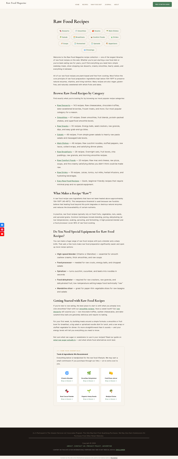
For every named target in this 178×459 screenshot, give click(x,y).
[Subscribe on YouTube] (2, 234)
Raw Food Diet (96, 4)
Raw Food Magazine (23, 4)
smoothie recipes (86, 309)
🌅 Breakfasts (79, 37)
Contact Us (79, 446)
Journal (108, 4)
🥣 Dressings (89, 50)
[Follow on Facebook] (2, 225)
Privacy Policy (94, 446)
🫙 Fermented (79, 44)
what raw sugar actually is (64, 340)
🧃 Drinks (114, 37)
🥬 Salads (63, 37)
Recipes (85, 4)
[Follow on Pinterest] (2, 229)
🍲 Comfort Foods (98, 37)
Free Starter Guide (162, 4)
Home (77, 4)
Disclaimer (120, 450)
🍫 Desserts (64, 31)
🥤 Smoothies (80, 31)
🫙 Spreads (95, 44)
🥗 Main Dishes (112, 31)
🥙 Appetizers (111, 44)
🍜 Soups (64, 44)
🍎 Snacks (96, 31)
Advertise (107, 446)
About (116, 4)
